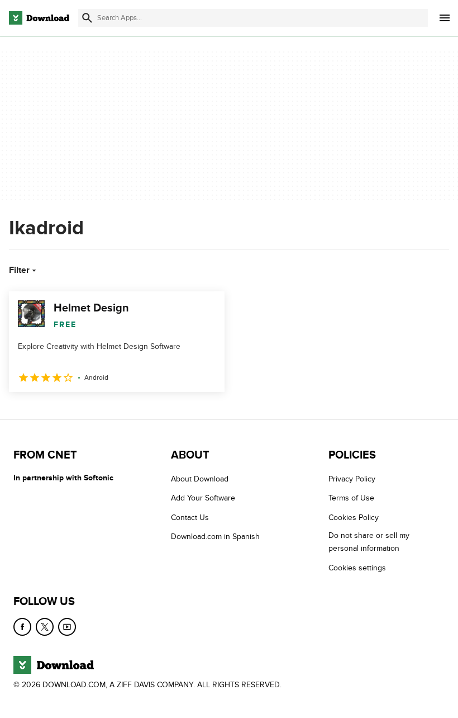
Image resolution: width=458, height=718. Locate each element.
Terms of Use (351, 498)
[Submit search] (87, 18)
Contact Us (190, 517)
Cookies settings (357, 567)
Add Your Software (203, 498)
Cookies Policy (353, 517)
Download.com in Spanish (215, 536)
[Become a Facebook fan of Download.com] (22, 627)
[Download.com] (39, 18)
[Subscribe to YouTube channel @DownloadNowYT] (67, 627)
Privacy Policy (351, 479)
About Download (199, 479)
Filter (19, 270)
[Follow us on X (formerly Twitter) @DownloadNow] (45, 627)
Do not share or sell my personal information (368, 542)
